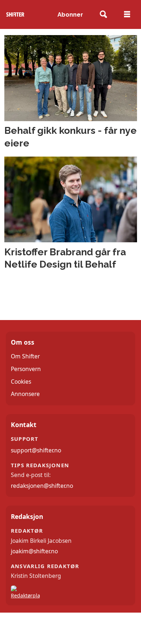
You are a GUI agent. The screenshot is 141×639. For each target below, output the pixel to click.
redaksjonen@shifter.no (42, 486)
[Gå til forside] (15, 14)
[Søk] (103, 15)
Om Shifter (25, 356)
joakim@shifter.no (34, 551)
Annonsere (25, 394)
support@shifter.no (36, 450)
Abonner (70, 14)
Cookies (21, 381)
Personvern (26, 369)
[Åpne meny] (127, 14)
